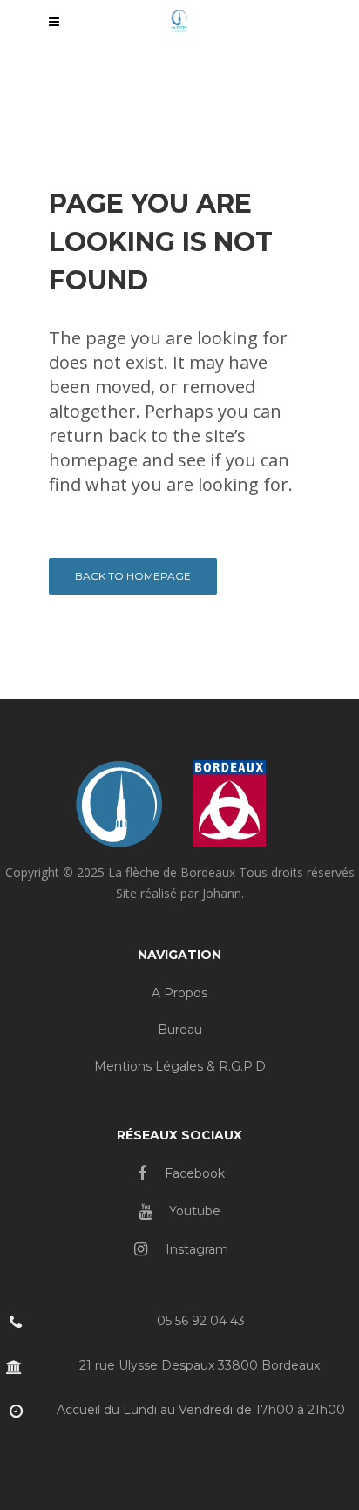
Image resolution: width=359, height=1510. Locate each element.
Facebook (193, 1173)
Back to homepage (133, 575)
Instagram (195, 1249)
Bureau (180, 1029)
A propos (179, 993)
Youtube (193, 1211)
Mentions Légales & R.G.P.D (180, 1066)
